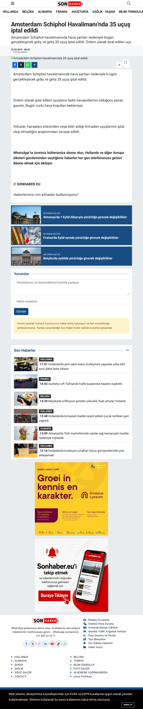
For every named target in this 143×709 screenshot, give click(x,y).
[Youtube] (52, 643)
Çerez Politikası (83, 676)
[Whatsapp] (65, 643)
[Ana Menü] (12, 3)
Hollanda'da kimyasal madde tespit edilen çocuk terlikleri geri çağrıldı (84, 418)
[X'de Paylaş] (21, 65)
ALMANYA (45, 11)
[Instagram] (39, 643)
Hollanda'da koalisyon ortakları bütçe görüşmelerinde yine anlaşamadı (81, 453)
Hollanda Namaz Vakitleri (103, 627)
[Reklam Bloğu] (71, 498)
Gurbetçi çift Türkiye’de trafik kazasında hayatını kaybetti (81, 384)
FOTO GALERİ (81, 668)
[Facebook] (26, 643)
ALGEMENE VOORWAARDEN (90, 672)
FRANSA (61, 11)
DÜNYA (18, 664)
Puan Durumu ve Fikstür (102, 635)
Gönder (21, 311)
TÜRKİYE (79, 660)
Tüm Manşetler (97, 639)
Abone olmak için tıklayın (32, 163)
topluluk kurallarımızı (47, 323)
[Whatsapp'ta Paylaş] (28, 65)
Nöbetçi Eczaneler (99, 619)
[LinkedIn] (45, 643)
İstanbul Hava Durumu (101, 623)
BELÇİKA (28, 11)
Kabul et (128, 705)
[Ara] (128, 3)
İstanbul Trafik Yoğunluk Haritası (107, 631)
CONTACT (20, 676)
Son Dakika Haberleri (100, 643)
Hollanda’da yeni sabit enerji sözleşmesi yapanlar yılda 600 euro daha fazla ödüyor (82, 366)
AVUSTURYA (80, 11)
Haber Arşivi (95, 647)
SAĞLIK (18, 668)
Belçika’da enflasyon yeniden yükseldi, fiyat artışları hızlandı (83, 401)
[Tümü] (127, 350)
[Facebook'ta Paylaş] (14, 65)
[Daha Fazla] (34, 65)
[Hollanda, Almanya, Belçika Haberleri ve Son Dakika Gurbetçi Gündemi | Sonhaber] (70, 3)
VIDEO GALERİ (22, 672)
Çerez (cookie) (121, 699)
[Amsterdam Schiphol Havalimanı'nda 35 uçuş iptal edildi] (71, 58)
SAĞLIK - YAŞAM (103, 11)
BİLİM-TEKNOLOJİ (131, 11)
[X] (33, 643)
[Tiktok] (58, 643)
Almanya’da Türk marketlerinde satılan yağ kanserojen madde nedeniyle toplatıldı (84, 436)
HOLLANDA (10, 11)
